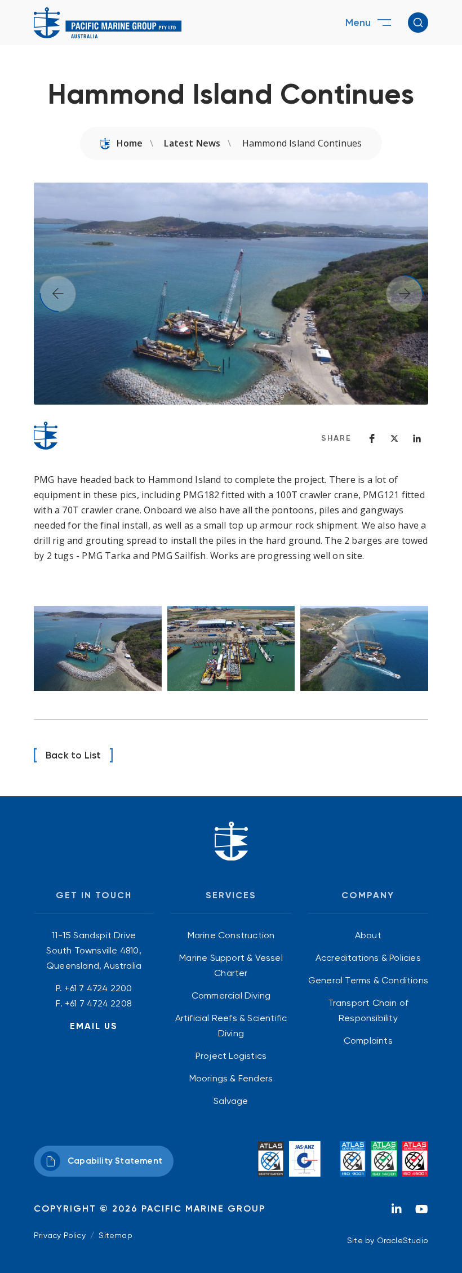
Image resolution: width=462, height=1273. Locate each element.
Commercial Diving (231, 995)
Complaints (368, 1040)
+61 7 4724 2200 (98, 988)
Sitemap (115, 1235)
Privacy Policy (60, 1235)
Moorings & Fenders (231, 1078)
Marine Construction (231, 935)
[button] (418, 22)
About (368, 935)
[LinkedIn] (396, 1212)
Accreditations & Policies (368, 957)
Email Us (94, 1026)
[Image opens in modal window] (98, 648)
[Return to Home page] (108, 22)
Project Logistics (231, 1055)
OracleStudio (402, 1240)
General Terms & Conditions (368, 980)
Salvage (231, 1100)
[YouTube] (421, 1212)
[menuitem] (231, 935)
